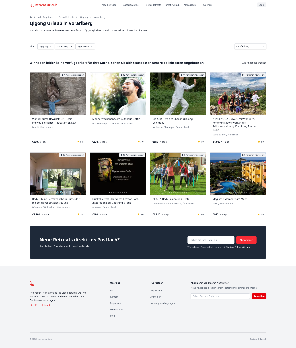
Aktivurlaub (190, 4)
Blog (112, 315)
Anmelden (155, 296)
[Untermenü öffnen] (118, 5)
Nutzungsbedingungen (162, 303)
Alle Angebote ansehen (254, 62)
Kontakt (114, 296)
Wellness (207, 4)
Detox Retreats (153, 4)
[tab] (49, 112)
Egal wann (83, 46)
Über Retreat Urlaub (40, 305)
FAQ (112, 290)
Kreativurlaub (172, 4)
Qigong (84, 17)
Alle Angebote (45, 17)
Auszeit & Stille (131, 4)
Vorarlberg (99, 17)
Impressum (116, 303)
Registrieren (156, 290)
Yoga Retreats (109, 4)
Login (262, 4)
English (263, 339)
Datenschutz (116, 309)
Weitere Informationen (238, 247)
